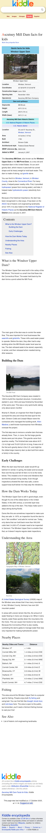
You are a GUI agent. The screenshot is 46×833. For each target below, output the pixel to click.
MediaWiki (14, 825)
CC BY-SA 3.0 (25, 818)
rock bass (9, 704)
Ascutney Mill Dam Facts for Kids (15, 792)
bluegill (30, 701)
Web (8, 16)
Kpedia (29, 16)
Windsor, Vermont (24, 132)
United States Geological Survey (16, 599)
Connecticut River (25, 181)
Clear (38, 10)
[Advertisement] (23, 25)
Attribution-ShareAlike (19, 786)
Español (36, 16)
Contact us (36, 827)
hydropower (6, 187)
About (20, 827)
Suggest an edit (26, 803)
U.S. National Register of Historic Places (20, 122)
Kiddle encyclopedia (23, 781)
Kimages (22, 16)
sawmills (5, 338)
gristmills (16, 338)
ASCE (4, 203)
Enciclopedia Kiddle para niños (13, 829)
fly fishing (33, 698)
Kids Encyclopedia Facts (10, 42)
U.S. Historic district (20, 125)
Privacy (27, 827)
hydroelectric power (20, 190)
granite (25, 173)
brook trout (38, 701)
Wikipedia (21, 823)
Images (14, 16)
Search (42, 9)
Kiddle (4, 827)
